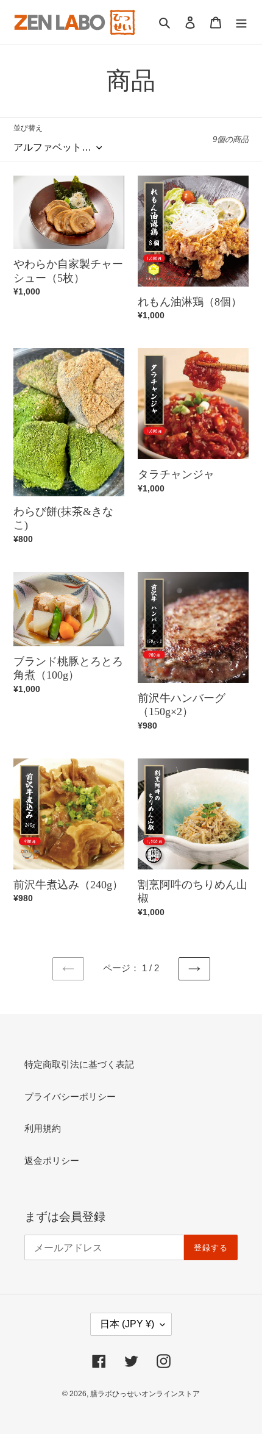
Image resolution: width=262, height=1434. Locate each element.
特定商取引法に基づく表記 (79, 1064)
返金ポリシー (51, 1160)
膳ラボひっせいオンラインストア (145, 1393)
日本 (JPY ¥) (127, 1324)
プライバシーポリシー (70, 1096)
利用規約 (42, 1128)
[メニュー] (241, 22)
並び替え (28, 128)
